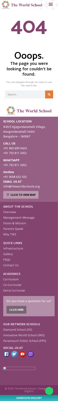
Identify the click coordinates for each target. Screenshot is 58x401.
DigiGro (29, 391)
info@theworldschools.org (21, 186)
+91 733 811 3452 (15, 153)
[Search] (49, 94)
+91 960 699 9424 (15, 148)
